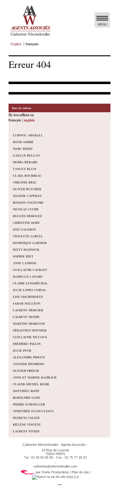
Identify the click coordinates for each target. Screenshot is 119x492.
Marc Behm (22, 148)
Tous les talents (21, 108)
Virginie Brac (25, 182)
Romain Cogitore (28, 202)
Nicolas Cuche (26, 209)
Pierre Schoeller (29, 404)
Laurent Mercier (28, 310)
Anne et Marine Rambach (34, 377)
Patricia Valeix (26, 418)
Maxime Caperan (27, 196)
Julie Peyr (22, 350)
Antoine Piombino (28, 364)
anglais (29, 120)
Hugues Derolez (27, 216)
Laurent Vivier (26, 431)
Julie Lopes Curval (29, 290)
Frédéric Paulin (27, 344)
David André (23, 142)
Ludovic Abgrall (28, 135)
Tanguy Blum (24, 169)
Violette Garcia (27, 236)
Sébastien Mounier (29, 330)
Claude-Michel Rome (31, 384)
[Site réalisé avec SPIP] (27, 472)
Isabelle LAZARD (27, 276)
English (16, 44)
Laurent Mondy (26, 317)
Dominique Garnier (30, 243)
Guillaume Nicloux (30, 337)
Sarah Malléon (26, 303)
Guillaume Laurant (30, 270)
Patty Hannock (26, 249)
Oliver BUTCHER (27, 189)
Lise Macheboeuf (28, 296)
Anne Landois (24, 263)
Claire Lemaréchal (30, 283)
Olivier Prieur (26, 370)
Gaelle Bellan (26, 155)
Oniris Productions (55, 472)
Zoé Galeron (24, 229)
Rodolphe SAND (26, 397)
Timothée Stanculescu (33, 411)
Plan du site (80, 472)
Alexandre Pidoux (29, 357)
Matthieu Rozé (26, 391)
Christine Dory (26, 222)
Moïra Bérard (25, 162)
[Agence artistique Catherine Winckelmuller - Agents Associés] (30, 37)
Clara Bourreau (27, 175)
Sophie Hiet (23, 256)
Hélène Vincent (27, 424)
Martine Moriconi (29, 323)
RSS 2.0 (72, 477)
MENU (102, 24)
